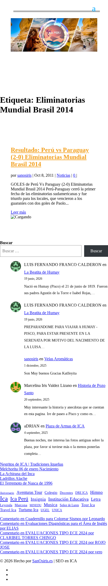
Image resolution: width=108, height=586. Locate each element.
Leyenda (6, 505)
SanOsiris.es (42, 561)
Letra (96, 499)
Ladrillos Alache (13, 478)
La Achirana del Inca (17, 473)
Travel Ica (8, 510)
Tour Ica (88, 505)
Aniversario (7, 492)
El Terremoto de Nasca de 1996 (26, 483)
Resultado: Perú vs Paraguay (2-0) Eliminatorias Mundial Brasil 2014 (50, 157)
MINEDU (35, 505)
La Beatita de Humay (42, 272)
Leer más (18, 212)
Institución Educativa (68, 499)
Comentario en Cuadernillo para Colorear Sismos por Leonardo (52, 518)
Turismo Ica (28, 510)
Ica (4, 498)
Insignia (38, 499)
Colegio (51, 492)
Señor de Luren (69, 505)
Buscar (6, 242)
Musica (50, 504)
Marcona (21, 505)
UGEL (45, 510)
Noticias (63, 175)
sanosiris (24, 175)
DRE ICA (81, 492)
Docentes (66, 493)
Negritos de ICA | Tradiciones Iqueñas (31, 464)
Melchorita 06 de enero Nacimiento (29, 469)
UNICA (57, 510)
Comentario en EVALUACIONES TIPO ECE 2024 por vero (51, 552)
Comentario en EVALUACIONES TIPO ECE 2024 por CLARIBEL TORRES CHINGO (47, 535)
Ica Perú (19, 499)
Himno (96, 492)
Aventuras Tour (29, 492)
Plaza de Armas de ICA (65, 426)
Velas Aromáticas (58, 359)
